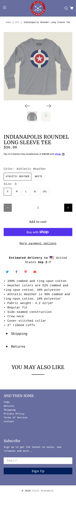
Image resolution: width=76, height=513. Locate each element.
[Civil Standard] (38, 8)
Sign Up (38, 471)
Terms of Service (15, 417)
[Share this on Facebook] (16, 271)
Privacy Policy (14, 413)
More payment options (38, 243)
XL (35, 191)
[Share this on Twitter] (7, 271)
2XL (45, 191)
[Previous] (27, 106)
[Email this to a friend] (34, 271)
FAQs (7, 402)
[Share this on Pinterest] (25, 271)
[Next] (49, 106)
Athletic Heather (17, 176)
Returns (15, 347)
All (17, 22)
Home (8, 22)
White (38, 176)
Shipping (16, 334)
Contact (9, 421)
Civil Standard (42, 490)
